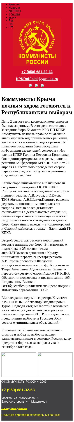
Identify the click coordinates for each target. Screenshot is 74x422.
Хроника (14, 14)
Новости (14, 7)
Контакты (15, 10)
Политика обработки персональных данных (30, 414)
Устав (12, 17)
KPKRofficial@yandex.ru (37, 79)
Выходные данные (14, 408)
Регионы (14, 4)
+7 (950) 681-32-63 (37, 72)
